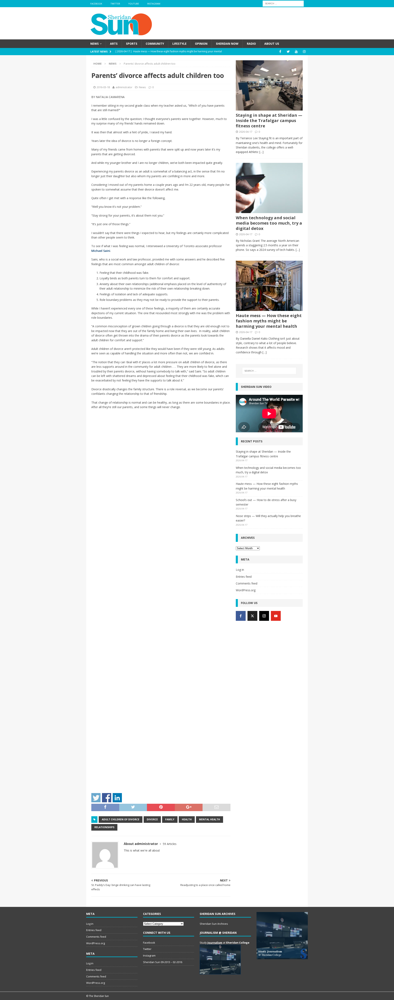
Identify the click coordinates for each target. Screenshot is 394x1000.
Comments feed (246, 583)
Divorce (152, 819)
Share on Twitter (96, 797)
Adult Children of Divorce (120, 819)
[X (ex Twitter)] (252, 616)
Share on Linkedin (117, 797)
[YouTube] (296, 51)
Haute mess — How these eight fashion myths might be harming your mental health (269, 321)
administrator (124, 87)
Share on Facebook (106, 797)
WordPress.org (245, 590)
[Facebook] (280, 51)
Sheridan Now (227, 44)
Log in (240, 570)
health (187, 819)
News (94, 44)
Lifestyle (179, 44)
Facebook (96, 3)
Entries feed (244, 577)
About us (271, 44)
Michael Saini (100, 251)
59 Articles (169, 844)
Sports (131, 44)
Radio (251, 44)
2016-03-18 (103, 87)
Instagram (153, 3)
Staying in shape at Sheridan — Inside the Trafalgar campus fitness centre (269, 120)
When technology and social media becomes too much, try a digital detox (269, 223)
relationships (104, 827)
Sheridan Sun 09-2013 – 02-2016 (162, 962)
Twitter (115, 3)
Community (155, 44)
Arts (114, 44)
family (169, 819)
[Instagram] (304, 51)
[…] (261, 152)
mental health (209, 819)
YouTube (133, 3)
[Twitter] (288, 51)
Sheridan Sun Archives (214, 924)
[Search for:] (283, 3)
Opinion (201, 44)
